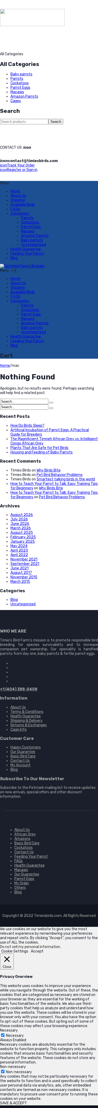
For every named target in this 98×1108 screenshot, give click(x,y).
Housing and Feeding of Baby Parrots (41, 452)
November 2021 (23, 559)
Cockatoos (19, 83)
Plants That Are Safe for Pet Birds (39, 448)
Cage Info (18, 729)
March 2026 (20, 528)
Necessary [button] (9, 1030)
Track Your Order (17, 165)
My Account (20, 765)
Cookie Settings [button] (14, 951)
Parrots (16, 78)
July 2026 (19, 519)
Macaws (17, 92)
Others (20, 887)
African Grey (25, 834)
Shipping (17, 200)
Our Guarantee (22, 752)
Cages (15, 101)
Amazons (22, 838)
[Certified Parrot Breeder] (22, 266)
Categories (19, 213)
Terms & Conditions (26, 712)
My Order (21, 883)
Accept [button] (37, 951)
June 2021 (19, 568)
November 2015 (23, 577)
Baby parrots (21, 74)
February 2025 (23, 537)
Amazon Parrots (24, 96)
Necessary (15, 1035)
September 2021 (24, 564)
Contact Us (20, 760)
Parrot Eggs (20, 87)
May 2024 (18, 546)
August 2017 (21, 572)
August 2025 (21, 532)
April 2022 (19, 555)
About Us (18, 195)
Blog (14, 258)
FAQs (18, 861)
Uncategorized (33, 244)
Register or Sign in (18, 170)
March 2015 (20, 581)
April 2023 (19, 550)
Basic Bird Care (23, 756)
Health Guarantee (25, 249)
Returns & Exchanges (28, 725)
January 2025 (22, 541)
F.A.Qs (15, 209)
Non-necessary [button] (13, 1067)
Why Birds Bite (49, 470)
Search (55, 122)
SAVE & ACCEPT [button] (13, 1103)
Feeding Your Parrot (27, 253)
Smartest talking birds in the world (66, 479)
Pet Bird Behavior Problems (60, 475)
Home (15, 191)
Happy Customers (25, 747)
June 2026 (19, 524)
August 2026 (21, 515)
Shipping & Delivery (26, 720)
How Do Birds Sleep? (27, 425)
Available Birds (22, 204)
